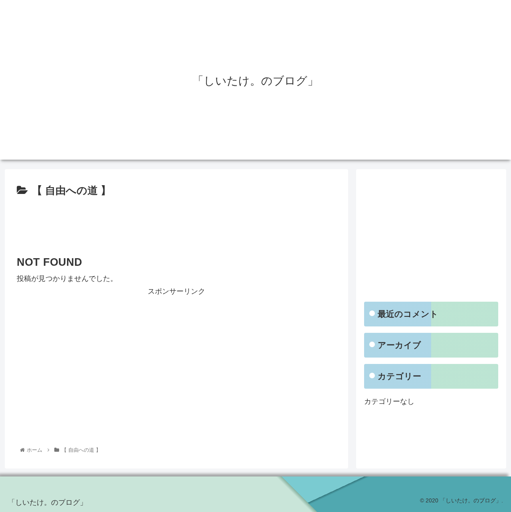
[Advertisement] (176, 222)
